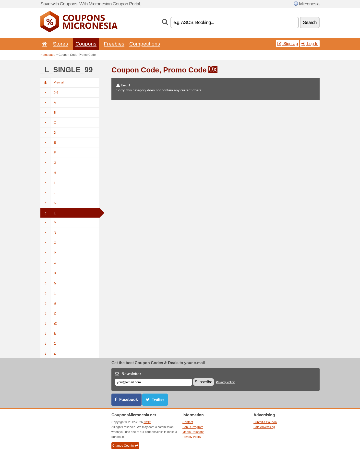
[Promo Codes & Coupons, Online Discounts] (79, 31)
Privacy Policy (225, 382)
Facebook (128, 399)
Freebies (114, 44)
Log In (312, 43)
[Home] (43, 44)
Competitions (144, 44)
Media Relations (193, 432)
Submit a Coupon (265, 422)
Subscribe (203, 382)
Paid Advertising (264, 427)
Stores (60, 44)
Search (310, 22)
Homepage (47, 55)
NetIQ (147, 422)
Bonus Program (192, 427)
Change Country (123, 445)
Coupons (85, 44)
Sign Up (290, 43)
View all (59, 82)
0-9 (56, 92)
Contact (187, 422)
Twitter (158, 399)
